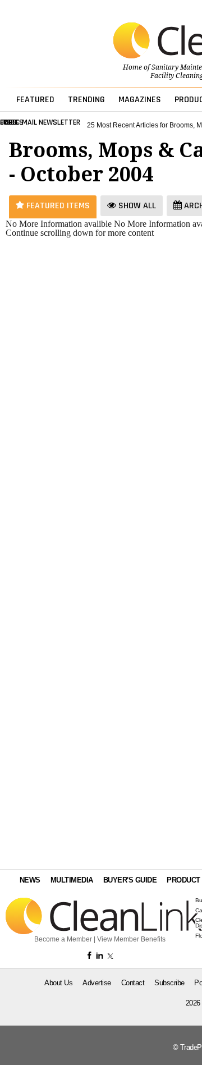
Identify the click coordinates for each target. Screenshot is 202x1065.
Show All (136, 206)
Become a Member (63, 939)
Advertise (96, 983)
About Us (58, 983)
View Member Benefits (131, 939)
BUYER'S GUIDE (130, 880)
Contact (133, 983)
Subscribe (169, 983)
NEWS (30, 880)
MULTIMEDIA (71, 880)
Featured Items (57, 206)
